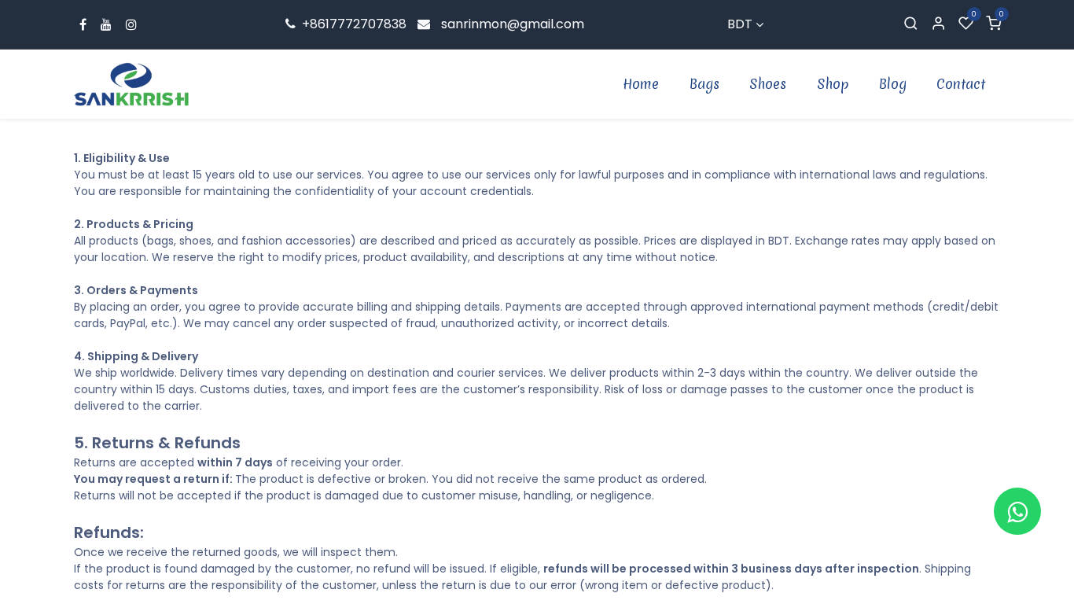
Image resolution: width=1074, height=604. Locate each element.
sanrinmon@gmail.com (512, 24)
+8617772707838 (352, 24)
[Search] (910, 24)
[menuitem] (641, 84)
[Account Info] (938, 24)
